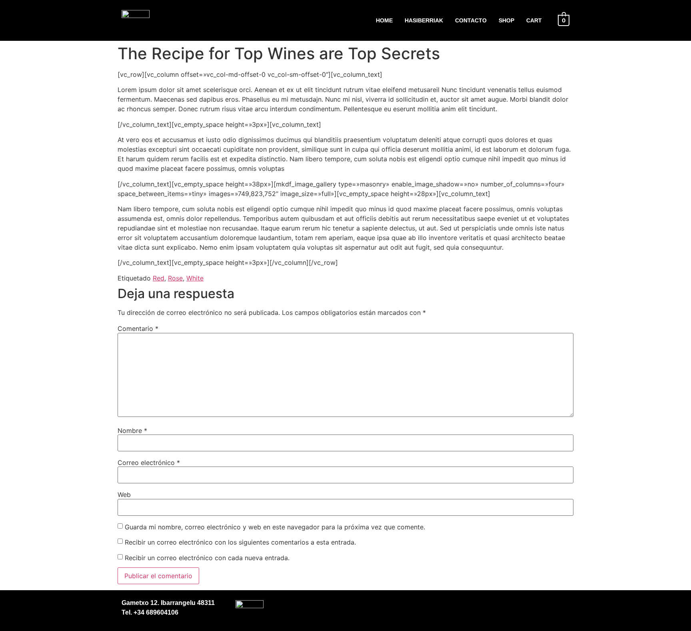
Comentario (138, 328)
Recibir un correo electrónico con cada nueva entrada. (207, 558)
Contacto (471, 20)
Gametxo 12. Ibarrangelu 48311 (168, 602)
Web (124, 494)
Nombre (132, 430)
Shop (506, 20)
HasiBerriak (424, 20)
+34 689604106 (155, 612)
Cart (534, 20)
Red (158, 278)
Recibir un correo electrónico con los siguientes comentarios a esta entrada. (240, 542)
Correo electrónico (149, 462)
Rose (175, 278)
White (195, 278)
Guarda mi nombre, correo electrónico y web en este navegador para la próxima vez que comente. (275, 527)
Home (384, 20)
